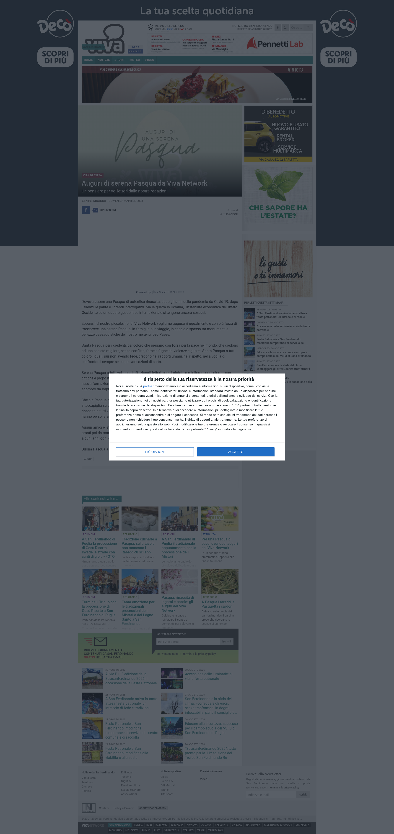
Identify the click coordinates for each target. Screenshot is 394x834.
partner (148, 386)
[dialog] (197, 417)
